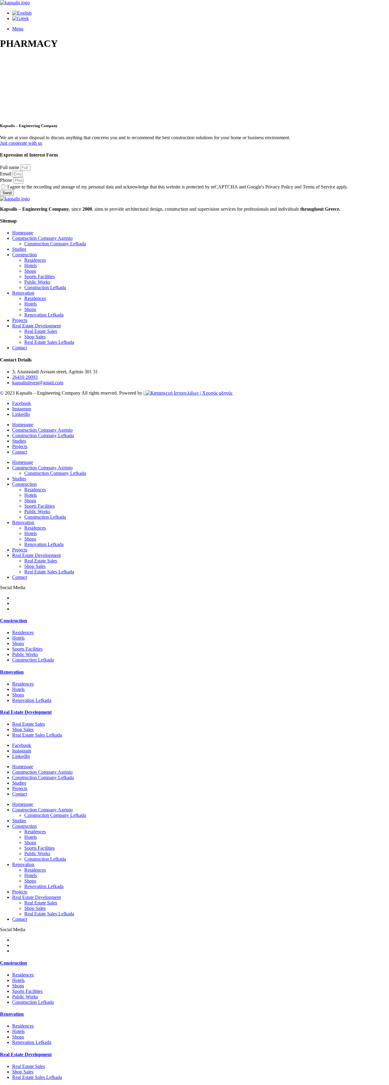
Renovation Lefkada (44, 314)
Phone (6, 180)
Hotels (30, 265)
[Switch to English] (22, 13)
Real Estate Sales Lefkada (49, 342)
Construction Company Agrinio (42, 238)
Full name (10, 167)
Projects (19, 320)
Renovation (23, 292)
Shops (30, 271)
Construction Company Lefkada (55, 243)
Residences (35, 260)
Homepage (22, 232)
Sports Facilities (39, 276)
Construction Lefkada (45, 287)
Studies (19, 249)
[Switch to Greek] (20, 18)
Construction (24, 254)
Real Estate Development (36, 325)
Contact (19, 347)
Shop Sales (35, 336)
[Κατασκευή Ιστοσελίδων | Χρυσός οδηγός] (188, 393)
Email (6, 173)
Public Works (37, 282)
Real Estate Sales (40, 331)
